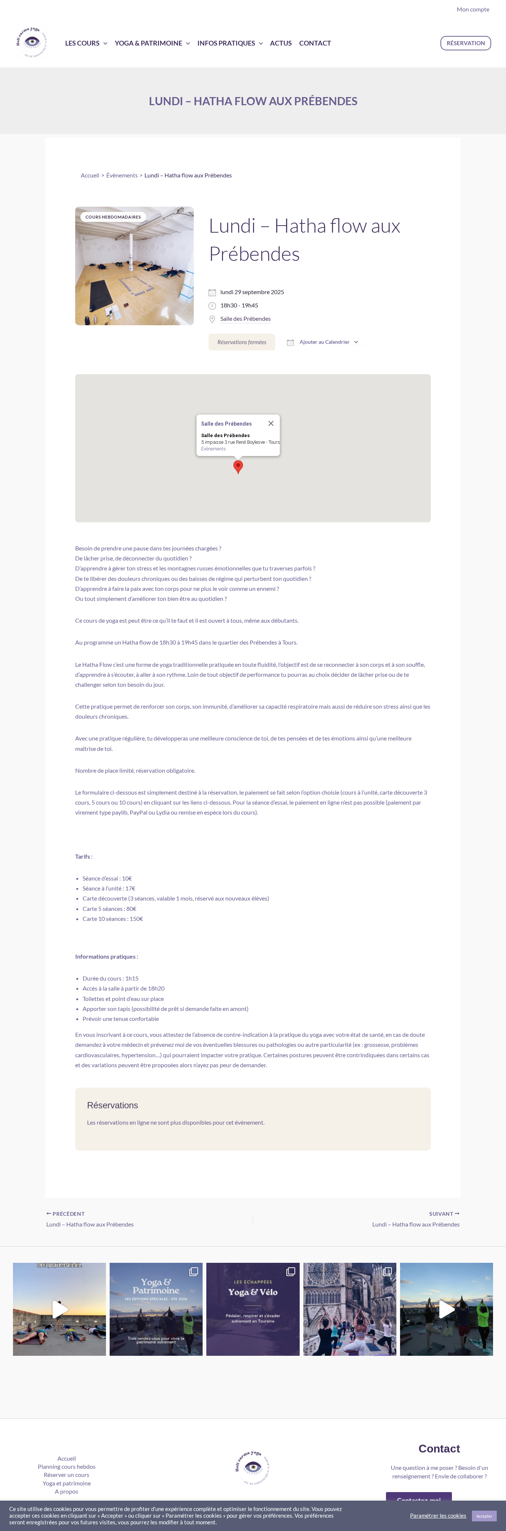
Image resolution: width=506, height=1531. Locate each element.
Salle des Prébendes (245, 318)
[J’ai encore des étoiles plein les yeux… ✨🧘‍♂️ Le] (349, 1309)
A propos (66, 1491)
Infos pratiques (226, 43)
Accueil (66, 1458)
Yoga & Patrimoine (148, 43)
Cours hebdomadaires (113, 216)
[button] (465, 43)
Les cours (82, 43)
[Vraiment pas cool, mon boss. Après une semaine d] (59, 1309)
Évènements (213, 449)
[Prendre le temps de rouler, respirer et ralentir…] (252, 1309)
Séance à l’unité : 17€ (109, 888)
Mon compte (473, 9)
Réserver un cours (66, 1474)
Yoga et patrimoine (67, 1483)
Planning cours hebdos (67, 1466)
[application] (103, 42)
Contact (315, 43)
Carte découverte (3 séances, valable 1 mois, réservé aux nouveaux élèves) (176, 898)
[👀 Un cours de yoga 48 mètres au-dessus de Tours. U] (446, 1309)
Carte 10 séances (104, 918)
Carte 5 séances (103, 908)
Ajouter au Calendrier (325, 342)
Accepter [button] (484, 1516)
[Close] (271, 423)
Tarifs (82, 856)
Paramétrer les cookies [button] (438, 1515)
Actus (281, 43)
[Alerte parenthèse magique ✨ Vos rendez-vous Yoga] (156, 1309)
